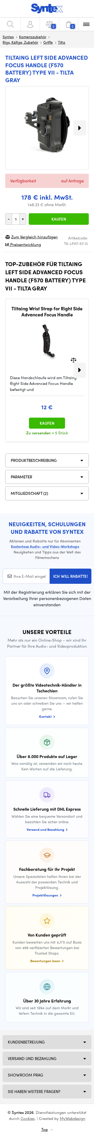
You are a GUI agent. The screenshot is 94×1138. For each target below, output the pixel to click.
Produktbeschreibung (34, 460)
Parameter (21, 477)
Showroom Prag (25, 1075)
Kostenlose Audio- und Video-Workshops (45, 546)
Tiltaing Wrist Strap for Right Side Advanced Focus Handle (47, 311)
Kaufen (58, 219)
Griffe (48, 42)
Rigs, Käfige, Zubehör (20, 42)
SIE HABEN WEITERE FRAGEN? (34, 1091)
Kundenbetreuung (26, 1042)
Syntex (8, 36)
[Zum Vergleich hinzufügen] (73, 359)
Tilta (61, 42)
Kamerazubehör (32, 36)
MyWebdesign (72, 1118)
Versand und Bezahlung (32, 1058)
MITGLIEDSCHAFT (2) (29, 493)
